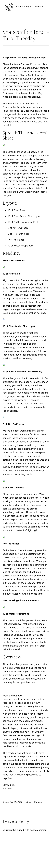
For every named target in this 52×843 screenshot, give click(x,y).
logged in (21, 830)
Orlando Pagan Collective (30, 6)
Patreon (38, 802)
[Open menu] (6, 15)
